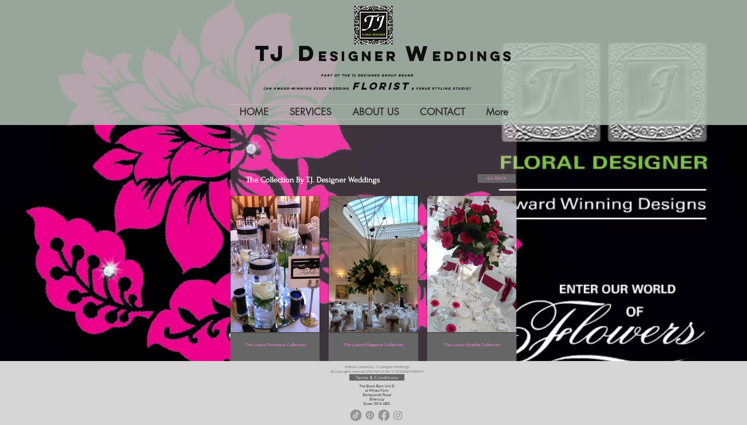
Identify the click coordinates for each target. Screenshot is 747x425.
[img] (275, 264)
